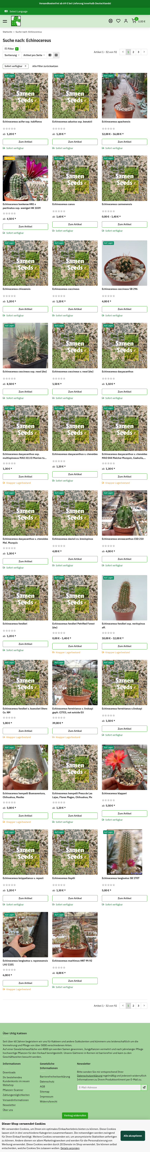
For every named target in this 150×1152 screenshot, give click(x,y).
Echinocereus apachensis (116, 121)
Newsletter (9, 1105)
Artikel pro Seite (32, 55)
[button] (118, 21)
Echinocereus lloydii (63, 878)
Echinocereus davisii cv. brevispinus (72, 538)
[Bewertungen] (9, 128)
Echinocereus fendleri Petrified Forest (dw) (73, 625)
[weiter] (144, 52)
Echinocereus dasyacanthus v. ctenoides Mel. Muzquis (25, 540)
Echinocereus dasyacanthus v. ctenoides (75, 454)
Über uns (8, 1110)
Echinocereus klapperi (114, 793)
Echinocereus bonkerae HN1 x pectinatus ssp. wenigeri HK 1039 (22, 206)
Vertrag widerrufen (75, 1115)
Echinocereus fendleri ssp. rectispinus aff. (123, 625)
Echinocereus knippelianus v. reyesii (23, 878)
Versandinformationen (16, 1100)
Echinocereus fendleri (15, 623)
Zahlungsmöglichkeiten (16, 1095)
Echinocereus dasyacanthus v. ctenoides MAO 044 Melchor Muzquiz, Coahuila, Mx (124, 456)
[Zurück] (123, 52)
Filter (12, 48)
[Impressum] (111, 21)
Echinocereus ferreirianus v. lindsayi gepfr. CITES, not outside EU (72, 710)
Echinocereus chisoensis (17, 289)
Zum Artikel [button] (25, 141)
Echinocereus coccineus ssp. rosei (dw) (25, 371)
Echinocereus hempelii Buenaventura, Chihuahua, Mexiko (24, 795)
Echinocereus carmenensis (117, 204)
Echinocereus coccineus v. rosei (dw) (72, 371)
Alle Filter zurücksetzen (45, 66)
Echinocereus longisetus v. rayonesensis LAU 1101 (25, 962)
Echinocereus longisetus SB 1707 (120, 878)
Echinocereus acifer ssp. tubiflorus (22, 121)
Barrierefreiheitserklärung (55, 1076)
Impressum (46, 1096)
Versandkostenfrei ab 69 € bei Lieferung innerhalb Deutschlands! (75, 3)
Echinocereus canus (63, 204)
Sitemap (44, 1091)
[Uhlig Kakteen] (16, 21)
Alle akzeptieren (133, 1135)
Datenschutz (47, 1081)
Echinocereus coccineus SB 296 (120, 289)
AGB (42, 1086)
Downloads (9, 1072)
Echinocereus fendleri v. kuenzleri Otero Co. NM (25, 710)
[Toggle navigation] (5, 21)
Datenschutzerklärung (89, 1075)
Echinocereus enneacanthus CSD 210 (123, 538)
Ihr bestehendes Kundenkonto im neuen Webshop (16, 1081)
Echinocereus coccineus (65, 289)
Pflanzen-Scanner (13, 1090)
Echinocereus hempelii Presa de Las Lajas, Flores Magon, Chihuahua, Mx (72, 795)
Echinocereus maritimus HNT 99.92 (72, 960)
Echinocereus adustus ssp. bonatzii (72, 121)
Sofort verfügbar (14, 66)
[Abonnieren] (144, 1087)
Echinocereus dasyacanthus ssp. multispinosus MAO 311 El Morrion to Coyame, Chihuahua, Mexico (23, 456)
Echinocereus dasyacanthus (117, 371)
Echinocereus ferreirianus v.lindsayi (122, 708)
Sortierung (11, 55)
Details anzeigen (70, 1148)
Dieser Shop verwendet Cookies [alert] (24, 1123)
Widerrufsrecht (48, 1101)
